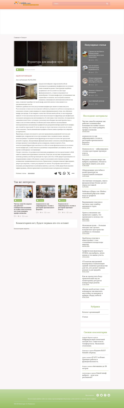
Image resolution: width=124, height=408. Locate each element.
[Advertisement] (62, 22)
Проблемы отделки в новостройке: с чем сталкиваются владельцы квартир (92, 241)
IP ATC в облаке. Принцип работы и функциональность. (93, 359)
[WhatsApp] (64, 173)
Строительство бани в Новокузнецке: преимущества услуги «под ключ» (96, 54)
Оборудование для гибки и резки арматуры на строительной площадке (93, 172)
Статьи (23, 37)
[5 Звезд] (34, 173)
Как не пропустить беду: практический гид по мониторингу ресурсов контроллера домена (92, 279)
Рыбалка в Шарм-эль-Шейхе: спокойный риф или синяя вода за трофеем (94, 193)
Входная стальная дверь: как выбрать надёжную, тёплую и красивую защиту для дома (94, 161)
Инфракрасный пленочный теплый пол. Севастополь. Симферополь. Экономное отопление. (93, 342)
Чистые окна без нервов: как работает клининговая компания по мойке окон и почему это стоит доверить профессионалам (94, 125)
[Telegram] (55, 173)
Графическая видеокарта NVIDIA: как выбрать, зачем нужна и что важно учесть (93, 253)
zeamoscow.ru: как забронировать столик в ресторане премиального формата (92, 139)
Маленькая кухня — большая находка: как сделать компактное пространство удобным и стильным (94, 228)
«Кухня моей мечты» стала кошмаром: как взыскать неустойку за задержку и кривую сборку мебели (93, 292)
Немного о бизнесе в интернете (96, 91)
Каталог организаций (91, 312)
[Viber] (60, 173)
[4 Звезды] (32, 173)
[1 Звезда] (28, 173)
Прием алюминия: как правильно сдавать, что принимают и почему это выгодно (92, 216)
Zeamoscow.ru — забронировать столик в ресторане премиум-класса (95, 151)
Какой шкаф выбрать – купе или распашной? (94, 375)
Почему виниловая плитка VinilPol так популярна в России (96, 80)
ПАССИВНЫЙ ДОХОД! (96, 101)
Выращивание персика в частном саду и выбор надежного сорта (92, 204)
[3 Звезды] (31, 173)
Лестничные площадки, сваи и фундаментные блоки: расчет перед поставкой (94, 183)
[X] (69, 173)
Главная (17, 37)
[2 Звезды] (30, 173)
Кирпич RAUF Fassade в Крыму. (94, 351)
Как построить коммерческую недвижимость (94, 67)
